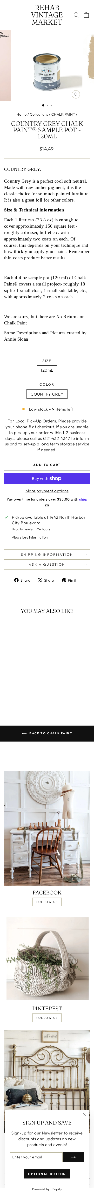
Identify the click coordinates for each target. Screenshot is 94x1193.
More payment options (47, 490)
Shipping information (47, 554)
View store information (29, 537)
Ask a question (47, 564)
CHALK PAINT (63, 114)
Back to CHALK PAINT (50, 733)
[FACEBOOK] (47, 828)
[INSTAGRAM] (47, 1081)
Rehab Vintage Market (47, 15)
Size (47, 361)
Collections (39, 114)
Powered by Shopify (47, 1189)
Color (47, 384)
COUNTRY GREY (47, 394)
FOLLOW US (47, 902)
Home (21, 114)
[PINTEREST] (47, 958)
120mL (47, 370)
